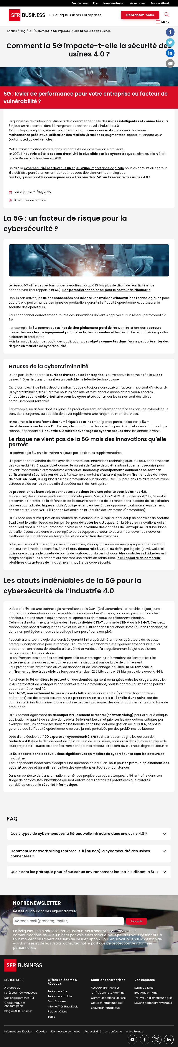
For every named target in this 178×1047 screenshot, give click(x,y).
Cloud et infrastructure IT (107, 1003)
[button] (89, 833)
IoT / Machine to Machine (107, 992)
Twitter (170, 42)
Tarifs (51, 1017)
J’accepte (136, 921)
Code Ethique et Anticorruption (14, 1004)
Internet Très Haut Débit (63, 1006)
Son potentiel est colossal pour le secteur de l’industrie (106, 290)
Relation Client (57, 1011)
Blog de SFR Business (18, 1011)
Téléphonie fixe (57, 991)
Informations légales (18, 1031)
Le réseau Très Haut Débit (20, 992)
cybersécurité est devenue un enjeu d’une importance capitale (74, 168)
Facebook (170, 32)
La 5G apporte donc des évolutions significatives (48, 754)
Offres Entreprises (85, 15)
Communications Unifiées (108, 998)
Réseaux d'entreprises (105, 987)
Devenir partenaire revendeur (153, 1003)
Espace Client (160, 3)
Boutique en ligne (145, 992)
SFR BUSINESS (13, 980)
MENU (165, 22)
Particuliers (80, 3)
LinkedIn (170, 53)
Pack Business (57, 1001)
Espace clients (143, 987)
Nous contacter (114, 3)
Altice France (134, 1031)
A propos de (12, 987)
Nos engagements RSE (19, 998)
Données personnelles (65, 1031)
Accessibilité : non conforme (103, 1031)
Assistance (137, 3)
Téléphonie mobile (60, 996)
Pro (95, 3)
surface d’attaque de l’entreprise (76, 375)
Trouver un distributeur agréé (153, 998)
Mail (170, 63)
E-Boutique (58, 15)
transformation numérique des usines (63, 422)
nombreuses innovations (98, 130)
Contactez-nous (140, 15)
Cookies (41, 1031)
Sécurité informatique (105, 1008)
